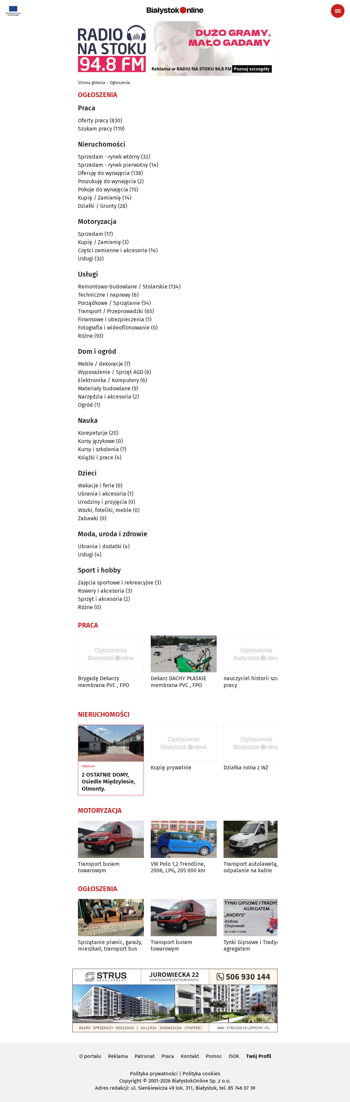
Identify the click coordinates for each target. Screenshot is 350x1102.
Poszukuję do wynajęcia (107, 181)
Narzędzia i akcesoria (104, 396)
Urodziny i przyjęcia (102, 502)
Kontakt (190, 1056)
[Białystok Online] (175, 10)
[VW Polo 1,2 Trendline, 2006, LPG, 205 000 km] (184, 839)
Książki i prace (95, 457)
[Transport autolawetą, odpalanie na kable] (257, 839)
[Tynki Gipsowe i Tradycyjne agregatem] (257, 917)
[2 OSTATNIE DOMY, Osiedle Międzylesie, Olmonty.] (111, 743)
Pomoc (214, 1056)
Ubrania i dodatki (100, 546)
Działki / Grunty (97, 206)
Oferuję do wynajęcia (104, 173)
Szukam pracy (95, 128)
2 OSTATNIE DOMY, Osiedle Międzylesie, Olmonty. (108, 781)
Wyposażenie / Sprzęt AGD (110, 372)
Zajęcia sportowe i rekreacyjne (115, 582)
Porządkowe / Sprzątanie (109, 303)
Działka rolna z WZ (246, 767)
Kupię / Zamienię (99, 197)
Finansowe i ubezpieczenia (111, 319)
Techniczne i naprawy (104, 295)
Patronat (144, 1056)
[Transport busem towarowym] (111, 839)
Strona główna (91, 82)
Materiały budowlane (104, 388)
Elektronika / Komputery (108, 380)
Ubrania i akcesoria (102, 493)
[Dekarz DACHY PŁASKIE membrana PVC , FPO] (184, 654)
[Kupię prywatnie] (184, 743)
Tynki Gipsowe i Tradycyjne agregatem (257, 945)
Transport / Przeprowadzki (110, 311)
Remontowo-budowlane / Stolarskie (122, 286)
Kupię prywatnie (171, 767)
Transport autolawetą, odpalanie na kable (251, 867)
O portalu (90, 1056)
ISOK (234, 1056)
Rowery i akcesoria (101, 591)
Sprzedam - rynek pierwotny (113, 165)
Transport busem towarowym (99, 867)
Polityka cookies (201, 1074)
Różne (85, 336)
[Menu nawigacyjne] (338, 11)
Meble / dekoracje (100, 364)
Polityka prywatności (154, 1074)
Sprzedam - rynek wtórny (109, 156)
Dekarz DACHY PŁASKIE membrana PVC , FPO (178, 681)
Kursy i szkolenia (98, 449)
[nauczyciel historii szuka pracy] (257, 654)
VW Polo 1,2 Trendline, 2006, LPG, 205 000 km (178, 867)
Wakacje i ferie (96, 485)
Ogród (85, 405)
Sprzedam (90, 234)
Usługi (85, 258)
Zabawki (88, 518)
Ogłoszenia (120, 82)
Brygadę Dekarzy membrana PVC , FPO (103, 681)
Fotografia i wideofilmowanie (114, 327)
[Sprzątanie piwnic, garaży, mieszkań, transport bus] (111, 917)
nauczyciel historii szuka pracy (254, 681)
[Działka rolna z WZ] (257, 743)
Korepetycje (93, 433)
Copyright (130, 1081)
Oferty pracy (93, 120)
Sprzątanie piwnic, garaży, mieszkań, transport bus (110, 945)
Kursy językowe (96, 441)
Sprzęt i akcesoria (100, 599)
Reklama (118, 1056)
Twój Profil (258, 1056)
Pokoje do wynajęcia (103, 189)
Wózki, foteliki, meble (105, 510)
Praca (167, 1056)
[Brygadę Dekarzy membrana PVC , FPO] (111, 654)
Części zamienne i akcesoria (112, 250)
